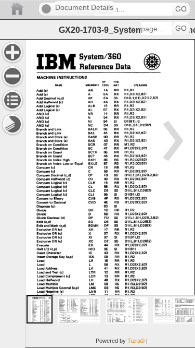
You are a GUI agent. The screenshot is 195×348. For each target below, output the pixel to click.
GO (181, 9)
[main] (110, 193)
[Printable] (12, 124)
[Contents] (12, 100)
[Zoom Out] (12, 76)
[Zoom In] (12, 52)
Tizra (136, 341)
